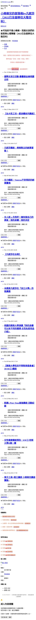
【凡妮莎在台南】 (12, 254)
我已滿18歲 (4, 617)
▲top (2, 106)
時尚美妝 (15, 41)
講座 (13, 103)
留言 (18, 100)
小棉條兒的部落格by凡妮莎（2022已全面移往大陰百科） (17, 17)
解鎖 (19, 94)
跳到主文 (3, 26)
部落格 (6, 46)
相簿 (5, 44)
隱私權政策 (31, 594)
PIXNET (8, 594)
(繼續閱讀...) (4, 96)
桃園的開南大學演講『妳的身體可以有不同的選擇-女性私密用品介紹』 (19, 328)
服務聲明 (18, 596)
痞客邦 (15, 100)
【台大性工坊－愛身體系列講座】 (20, 113)
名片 (5, 48)
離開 (10, 617)
